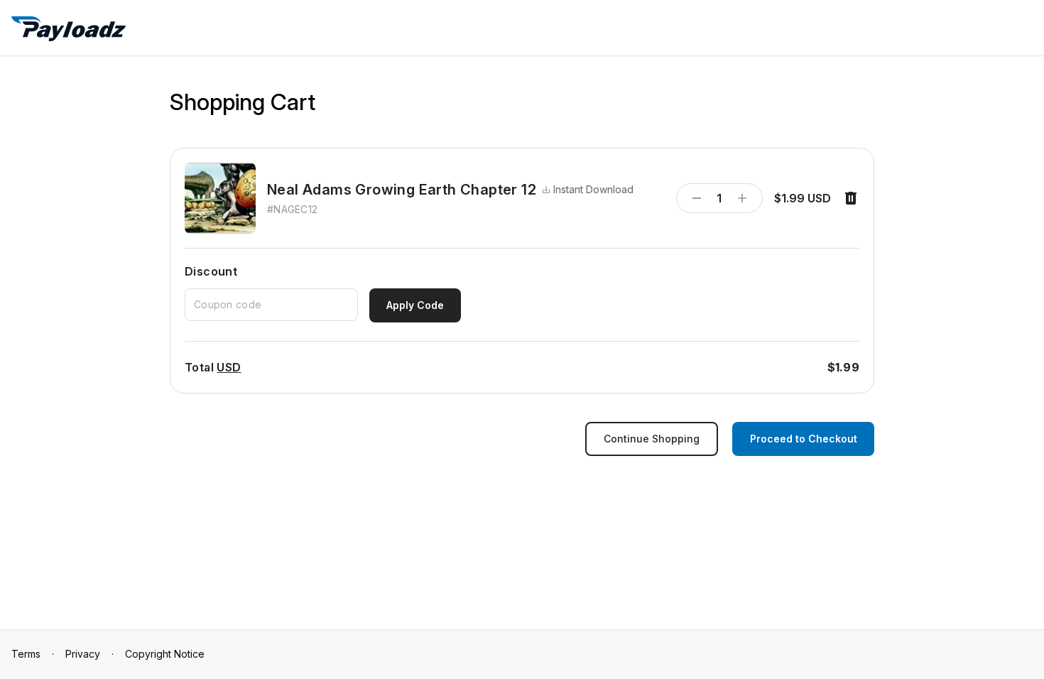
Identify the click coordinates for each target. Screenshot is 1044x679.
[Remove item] (850, 198)
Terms (25, 654)
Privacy (82, 654)
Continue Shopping (652, 439)
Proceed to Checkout (803, 439)
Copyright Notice (165, 654)
